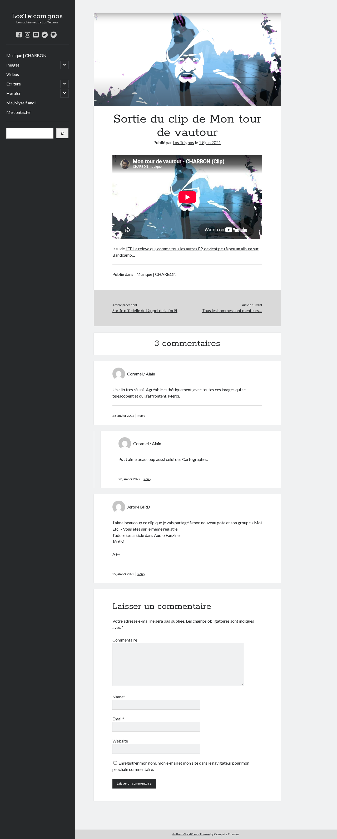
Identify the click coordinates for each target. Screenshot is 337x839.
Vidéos (12, 74)
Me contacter (18, 112)
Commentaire (124, 639)
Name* (118, 696)
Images (12, 64)
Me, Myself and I (21, 102)
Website (120, 740)
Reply (141, 416)
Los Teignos (183, 142)
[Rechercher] (62, 133)
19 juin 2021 (210, 142)
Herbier (13, 93)
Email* (118, 718)
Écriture (13, 83)
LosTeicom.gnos (37, 16)
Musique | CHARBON (26, 55)
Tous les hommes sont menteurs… (232, 310)
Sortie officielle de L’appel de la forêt (144, 310)
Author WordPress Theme (191, 834)
